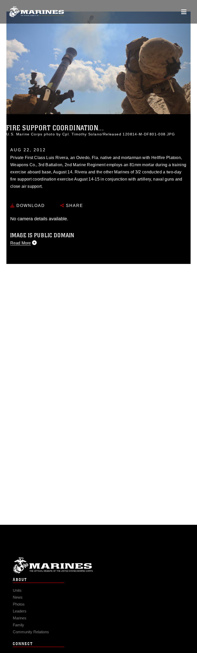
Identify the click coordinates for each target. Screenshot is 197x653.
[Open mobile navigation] (184, 12)
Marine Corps (98, 565)
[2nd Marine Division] (36, 11)
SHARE (73, 205)
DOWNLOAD (30, 205)
